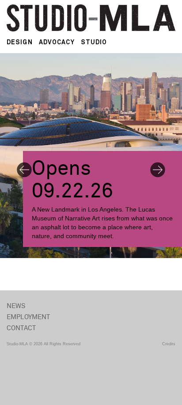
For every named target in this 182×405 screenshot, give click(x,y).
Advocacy (57, 42)
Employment (28, 317)
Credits (168, 344)
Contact (21, 328)
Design (20, 42)
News (16, 306)
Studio (94, 42)
